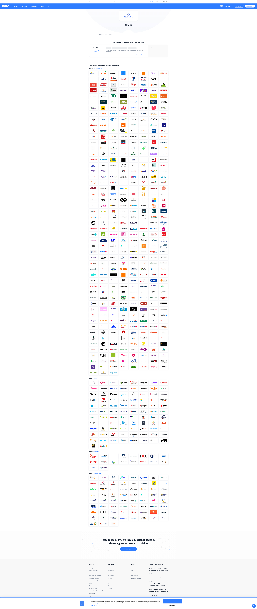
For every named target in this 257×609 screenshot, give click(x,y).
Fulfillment (97, 473)
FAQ (131, 573)
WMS (90, 583)
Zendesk (109, 591)
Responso (110, 588)
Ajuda (132, 570)
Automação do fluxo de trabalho (96, 591)
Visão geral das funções (94, 568)
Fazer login (239, 6)
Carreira (132, 580)
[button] (226, 6)
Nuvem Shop (110, 573)
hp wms (96, 451)
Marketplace (98, 69)
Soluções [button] (24, 6)
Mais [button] (48, 6)
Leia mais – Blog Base (154, 595)
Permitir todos (172, 601)
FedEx (109, 583)
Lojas (96, 378)
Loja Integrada (111, 575)
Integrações (34, 6)
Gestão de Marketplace (94, 573)
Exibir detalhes (94, 605)
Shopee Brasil (111, 570)
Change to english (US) (148, 1)
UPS (108, 585)
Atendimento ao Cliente (94, 580)
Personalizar (172, 605)
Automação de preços (94, 578)
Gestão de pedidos (93, 570)
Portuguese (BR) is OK (162, 1)
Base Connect (92, 593)
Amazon (109, 568)
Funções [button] (16, 6)
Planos (42, 6)
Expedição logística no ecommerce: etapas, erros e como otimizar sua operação (157, 577)
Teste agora (249, 6)
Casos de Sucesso (134, 575)
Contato (96, 51)
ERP (90, 585)
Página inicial (123, 22)
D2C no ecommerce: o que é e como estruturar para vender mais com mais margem (158, 570)
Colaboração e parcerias (136, 578)
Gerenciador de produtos (95, 575)
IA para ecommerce (93, 596)
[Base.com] (6, 6)
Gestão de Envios (93, 588)
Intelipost (110, 578)
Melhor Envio (111, 580)
